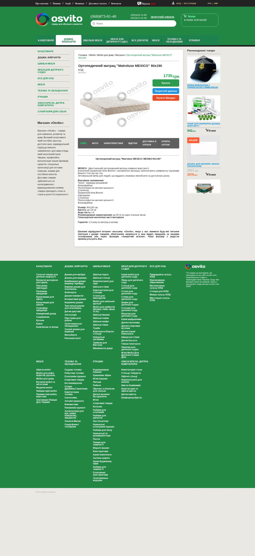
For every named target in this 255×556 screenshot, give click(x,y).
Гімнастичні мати (130, 344)
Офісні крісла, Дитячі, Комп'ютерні (51, 104)
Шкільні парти (100, 274)
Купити (212, 130)
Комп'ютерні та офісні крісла (129, 389)
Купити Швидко (165, 97)
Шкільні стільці (101, 278)
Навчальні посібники (99, 338)
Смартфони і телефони (72, 425)
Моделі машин (101, 448)
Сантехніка (71, 397)
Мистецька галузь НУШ (160, 299)
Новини (57, 3)
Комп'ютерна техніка (72, 393)
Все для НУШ (46, 78)
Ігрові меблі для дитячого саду (130, 275)
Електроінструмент (75, 376)
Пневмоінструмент (75, 407)
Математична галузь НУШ (157, 286)
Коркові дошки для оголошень (75, 288)
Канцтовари (45, 51)
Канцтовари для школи (45, 303)
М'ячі (96, 400)
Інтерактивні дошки (75, 299)
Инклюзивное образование (157, 281)
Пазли (96, 439)
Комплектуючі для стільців (103, 291)
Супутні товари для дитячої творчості (47, 275)
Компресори (71, 404)
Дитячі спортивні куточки (130, 327)
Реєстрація (190, 3)
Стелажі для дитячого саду (129, 309)
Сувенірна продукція (42, 309)
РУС (210, 3)
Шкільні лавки (101, 318)
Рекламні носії (72, 338)
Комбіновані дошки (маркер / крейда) (75, 282)
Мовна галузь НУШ (160, 294)
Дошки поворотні (74, 295)
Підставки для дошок (73, 319)
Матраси (120, 55)
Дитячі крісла (128, 394)
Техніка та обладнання (53, 90)
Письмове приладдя (41, 286)
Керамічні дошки (74, 302)
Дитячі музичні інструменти (101, 395)
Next (204, 190)
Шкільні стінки (101, 287)
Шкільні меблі (46, 63)
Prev (204, 59)
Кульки (40, 320)
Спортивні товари (74, 379)
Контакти (116, 3)
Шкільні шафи (101, 321)
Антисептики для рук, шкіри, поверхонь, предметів (74, 414)
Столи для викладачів (99, 296)
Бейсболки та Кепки (47, 327)
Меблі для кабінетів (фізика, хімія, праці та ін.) (104, 309)
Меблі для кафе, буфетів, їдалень (45, 374)
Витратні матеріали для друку (47, 281)
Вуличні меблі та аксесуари (45, 383)
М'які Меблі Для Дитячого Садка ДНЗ (130, 355)
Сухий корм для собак (52, 111)
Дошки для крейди (75, 274)
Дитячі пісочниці (130, 322)
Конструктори (100, 451)
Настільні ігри (100, 421)
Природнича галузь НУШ (160, 275)
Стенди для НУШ (159, 291)
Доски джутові (73, 311)
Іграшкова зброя (102, 375)
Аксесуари (71, 314)
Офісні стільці (129, 376)
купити (166, 83)
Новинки (79, 3)
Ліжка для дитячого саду (132, 281)
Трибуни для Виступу (100, 343)
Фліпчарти (70, 292)
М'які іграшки (100, 378)
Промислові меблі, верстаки (46, 395)
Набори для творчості (99, 468)
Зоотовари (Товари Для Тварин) (46, 401)
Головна (82, 55)
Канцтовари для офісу (45, 298)
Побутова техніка (74, 373)
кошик (191, 16)
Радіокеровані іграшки (101, 370)
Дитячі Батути (129, 340)
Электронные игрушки (100, 479)
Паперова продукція (41, 292)
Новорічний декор (46, 313)
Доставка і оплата (98, 3)
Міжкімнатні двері (103, 348)
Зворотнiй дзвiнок (166, 91)
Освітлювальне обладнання (73, 324)
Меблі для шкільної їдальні (103, 302)
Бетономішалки (73, 383)
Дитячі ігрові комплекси (128, 332)
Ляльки (97, 382)
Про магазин (41, 3)
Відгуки (146, 3)
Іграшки (43, 97)
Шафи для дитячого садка (130, 303)
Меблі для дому (105, 55)
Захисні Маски (73, 421)
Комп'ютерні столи (131, 369)
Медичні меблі (44, 387)
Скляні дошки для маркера (75, 330)
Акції (68, 3)
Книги (39, 323)
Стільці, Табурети (131, 373)
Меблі (41, 84)
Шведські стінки (130, 337)
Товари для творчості (99, 443)
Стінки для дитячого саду (129, 298)
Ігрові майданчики (131, 319)
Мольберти (71, 335)
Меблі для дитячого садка (50, 71)
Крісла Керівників (131, 385)
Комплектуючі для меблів (131, 380)
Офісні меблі (43, 369)
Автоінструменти (74, 401)
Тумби (96, 328)
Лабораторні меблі (46, 391)
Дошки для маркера (76, 278)
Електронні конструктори (100, 473)
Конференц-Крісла (131, 397)
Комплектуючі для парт (103, 282)
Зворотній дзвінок (162, 17)
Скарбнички (42, 317)
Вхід (178, 3)
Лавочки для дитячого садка (130, 348)
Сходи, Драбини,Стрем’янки (76, 387)
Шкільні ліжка (100, 325)
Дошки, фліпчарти (49, 57)
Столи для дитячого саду (129, 292)
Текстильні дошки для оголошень (74, 307)
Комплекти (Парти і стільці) (103, 332)
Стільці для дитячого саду (129, 286)
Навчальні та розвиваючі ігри (101, 434)
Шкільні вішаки (101, 314)
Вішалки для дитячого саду (129, 314)
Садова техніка (73, 369)
